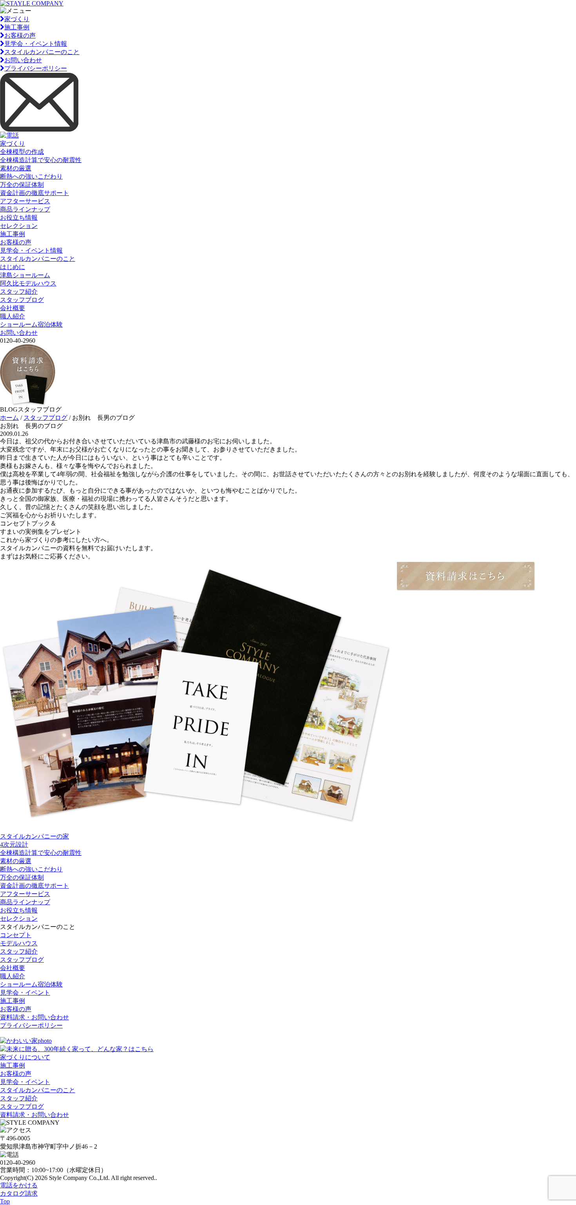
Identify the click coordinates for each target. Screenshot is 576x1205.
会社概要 (12, 308)
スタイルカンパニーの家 (34, 836)
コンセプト (15, 935)
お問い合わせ (23, 60)
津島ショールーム (25, 275)
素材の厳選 (15, 168)
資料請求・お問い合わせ (34, 1017)
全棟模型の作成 (22, 151)
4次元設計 (14, 844)
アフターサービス (25, 201)
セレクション (19, 225)
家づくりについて (25, 1057)
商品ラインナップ (25, 209)
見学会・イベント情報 (35, 43)
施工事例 (16, 27)
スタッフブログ (22, 299)
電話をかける (19, 1185)
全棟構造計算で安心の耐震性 (41, 160)
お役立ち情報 (19, 217)
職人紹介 (12, 316)
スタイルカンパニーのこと (42, 52)
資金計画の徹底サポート (34, 193)
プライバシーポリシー (35, 68)
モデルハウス (19, 943)
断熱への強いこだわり (31, 176)
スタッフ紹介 (19, 291)
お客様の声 (20, 35)
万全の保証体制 (22, 184)
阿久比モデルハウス (28, 283)
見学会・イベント (25, 992)
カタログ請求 (19, 1193)
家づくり (16, 19)
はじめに (12, 267)
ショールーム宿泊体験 (31, 324)
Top (5, 1201)
